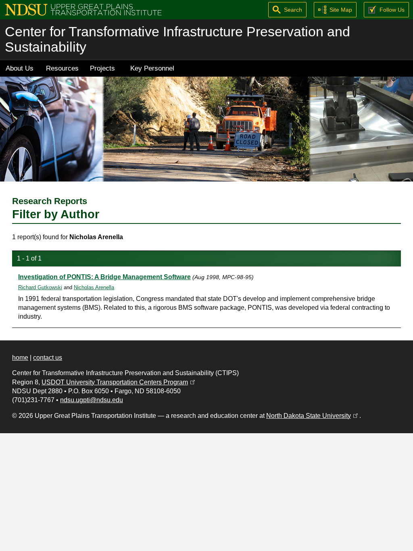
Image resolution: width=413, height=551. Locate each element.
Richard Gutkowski (40, 287)
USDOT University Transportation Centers (119, 382)
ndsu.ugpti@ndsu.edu (91, 400)
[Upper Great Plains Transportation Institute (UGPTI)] (83, 9)
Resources (62, 68)
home (20, 357)
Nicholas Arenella (94, 287)
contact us (47, 357)
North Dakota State (312, 415)
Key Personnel (152, 68)
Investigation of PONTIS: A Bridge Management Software (104, 276)
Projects (102, 68)
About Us (19, 68)
